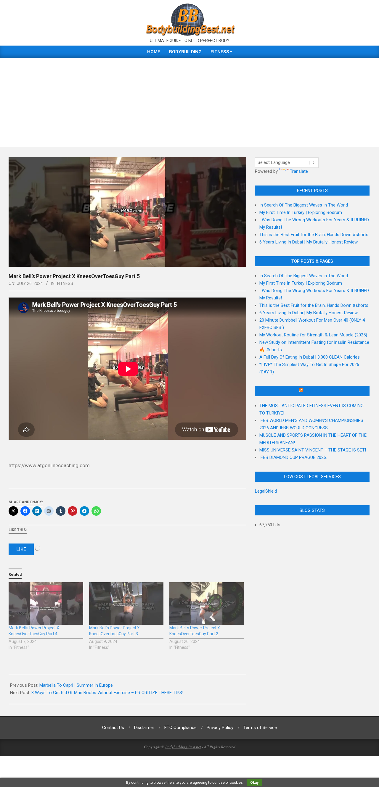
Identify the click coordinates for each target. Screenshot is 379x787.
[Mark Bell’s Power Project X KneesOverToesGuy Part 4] (46, 603)
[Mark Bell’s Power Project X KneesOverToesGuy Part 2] (206, 603)
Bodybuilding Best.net (183, 746)
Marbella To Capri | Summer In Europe (76, 685)
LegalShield (266, 491)
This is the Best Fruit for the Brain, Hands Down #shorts (313, 234)
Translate (299, 171)
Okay (254, 782)
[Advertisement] (189, 102)
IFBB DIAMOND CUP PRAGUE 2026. (293, 457)
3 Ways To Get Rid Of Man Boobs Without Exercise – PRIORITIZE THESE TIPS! (107, 692)
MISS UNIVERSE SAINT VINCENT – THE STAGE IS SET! (312, 450)
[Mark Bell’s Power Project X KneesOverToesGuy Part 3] (126, 603)
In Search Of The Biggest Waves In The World (303, 205)
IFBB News (315, 391)
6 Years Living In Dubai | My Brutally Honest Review (308, 242)
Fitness (65, 283)
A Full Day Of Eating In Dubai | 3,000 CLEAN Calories (309, 357)
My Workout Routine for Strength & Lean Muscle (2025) (313, 335)
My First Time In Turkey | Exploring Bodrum (300, 212)
